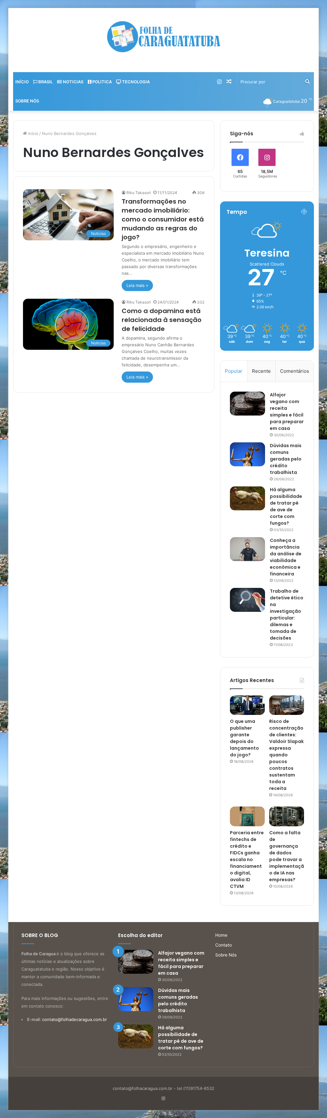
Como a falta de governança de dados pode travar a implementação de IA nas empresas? (286, 856)
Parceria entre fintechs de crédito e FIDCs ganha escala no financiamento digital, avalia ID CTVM (247, 859)
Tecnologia (135, 81)
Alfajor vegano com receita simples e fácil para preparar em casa (287, 411)
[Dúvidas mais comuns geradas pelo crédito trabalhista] (247, 454)
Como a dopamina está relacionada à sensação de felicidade (162, 319)
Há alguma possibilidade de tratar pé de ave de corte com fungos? (286, 506)
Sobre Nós (27, 100)
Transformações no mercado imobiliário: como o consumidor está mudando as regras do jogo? (163, 219)
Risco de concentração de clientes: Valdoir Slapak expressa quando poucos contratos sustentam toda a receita (286, 755)
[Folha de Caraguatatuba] (163, 37)
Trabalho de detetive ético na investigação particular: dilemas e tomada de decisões (286, 614)
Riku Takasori (138, 192)
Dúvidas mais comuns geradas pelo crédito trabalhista (285, 459)
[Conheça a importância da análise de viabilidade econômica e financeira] (247, 549)
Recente (261, 371)
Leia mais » (137, 285)
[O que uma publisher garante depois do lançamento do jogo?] (247, 705)
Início (22, 81)
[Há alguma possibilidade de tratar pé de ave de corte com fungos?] (247, 498)
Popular (233, 371)
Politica (101, 81)
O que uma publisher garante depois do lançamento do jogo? (244, 738)
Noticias (72, 81)
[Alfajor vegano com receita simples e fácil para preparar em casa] (247, 404)
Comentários (294, 371)
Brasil (45, 81)
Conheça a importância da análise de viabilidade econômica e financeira (285, 557)
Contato (223, 945)
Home (221, 935)
